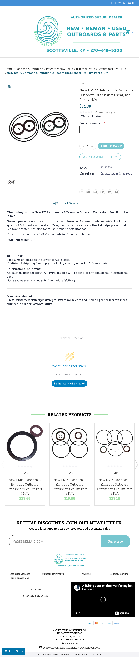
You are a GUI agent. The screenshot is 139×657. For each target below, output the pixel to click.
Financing (86, 574)
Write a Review (91, 116)
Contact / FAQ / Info (119, 574)
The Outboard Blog (20, 578)
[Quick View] (37, 430)
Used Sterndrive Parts (53, 574)
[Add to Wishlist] (37, 438)
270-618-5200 (126, 3)
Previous (2, 464)
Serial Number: (92, 123)
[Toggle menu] (18, 31)
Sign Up (36, 589)
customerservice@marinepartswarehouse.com (71, 647)
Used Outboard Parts (20, 574)
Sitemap (97, 654)
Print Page (15, 651)
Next (136, 464)
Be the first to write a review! (69, 383)
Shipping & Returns (36, 595)
